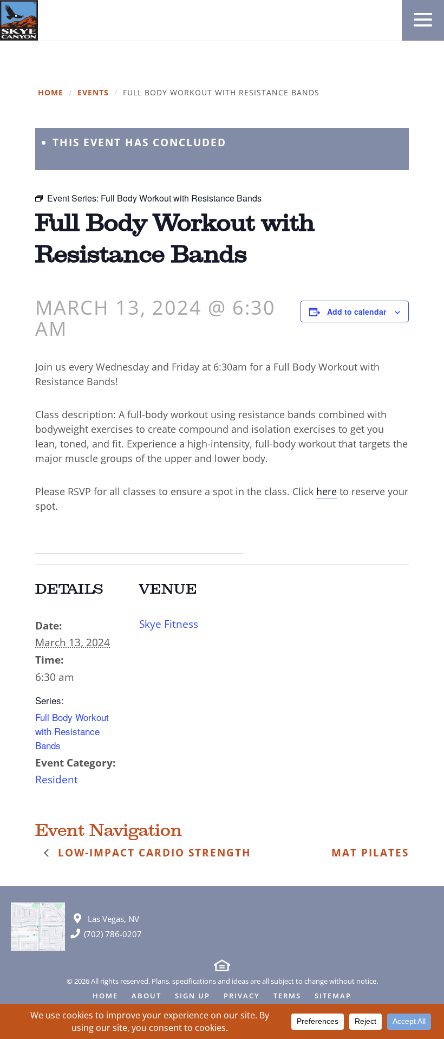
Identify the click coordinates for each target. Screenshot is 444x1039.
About (146, 996)
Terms (287, 996)
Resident (56, 779)
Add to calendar (356, 311)
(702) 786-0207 (113, 933)
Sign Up (192, 996)
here (326, 491)
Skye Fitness (168, 624)
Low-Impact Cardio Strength (152, 853)
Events (93, 93)
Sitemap (333, 996)
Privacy (242, 996)
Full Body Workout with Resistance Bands (72, 731)
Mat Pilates (370, 853)
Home (50, 93)
